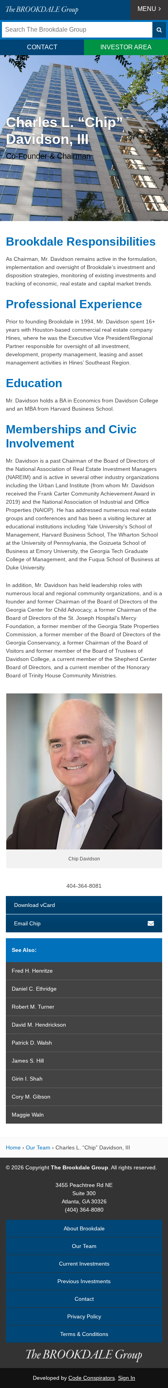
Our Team (38, 1147)
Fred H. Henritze (32, 971)
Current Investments (84, 1264)
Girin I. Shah (27, 1079)
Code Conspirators (91, 1378)
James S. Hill (28, 1061)
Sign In (126, 1378)
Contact (84, 1299)
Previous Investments (84, 1281)
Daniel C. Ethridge (34, 989)
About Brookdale (84, 1228)
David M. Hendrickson (39, 1025)
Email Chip (27, 923)
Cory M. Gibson (31, 1097)
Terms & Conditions (84, 1334)
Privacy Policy (84, 1316)
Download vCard (34, 905)
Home (13, 1147)
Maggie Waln (28, 1114)
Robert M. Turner (33, 1007)
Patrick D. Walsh (32, 1043)
